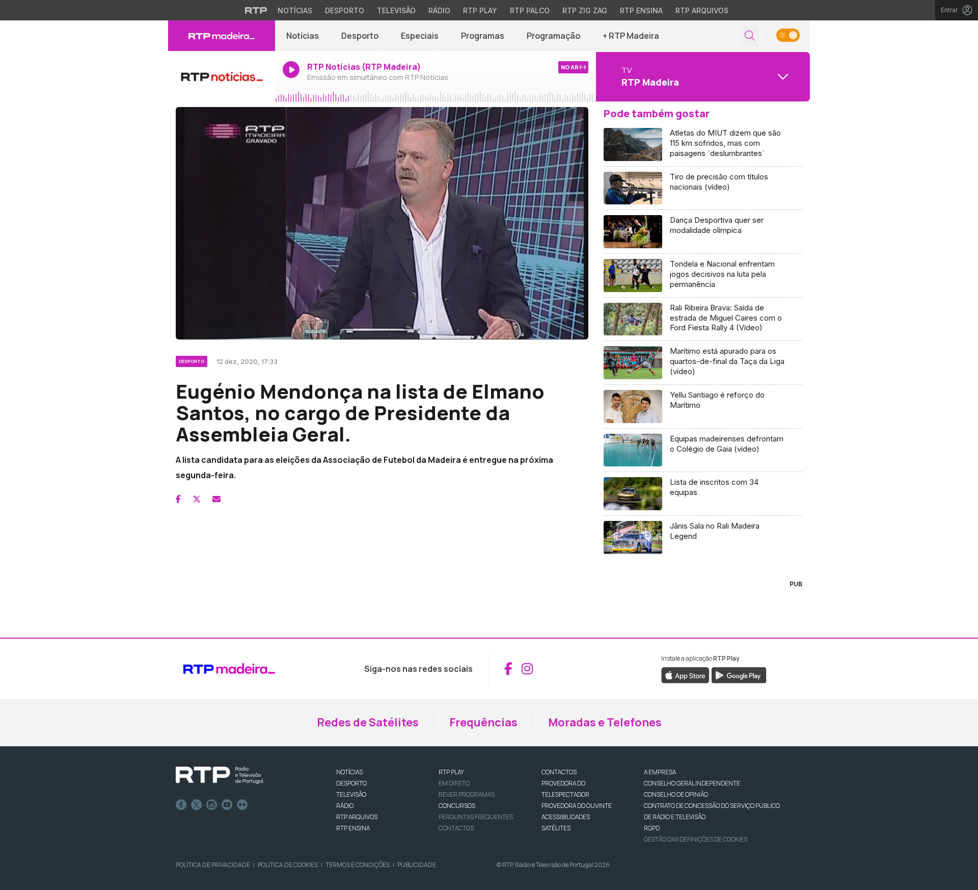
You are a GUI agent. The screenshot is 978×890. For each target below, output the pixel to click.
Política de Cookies (288, 864)
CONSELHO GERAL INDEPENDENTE (692, 783)
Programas (482, 35)
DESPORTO (351, 783)
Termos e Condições (357, 864)
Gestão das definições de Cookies (695, 839)
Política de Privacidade (213, 864)
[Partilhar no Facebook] (178, 499)
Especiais (420, 35)
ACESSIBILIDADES (565, 817)
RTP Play (480, 10)
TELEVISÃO (351, 794)
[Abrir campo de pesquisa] (750, 36)
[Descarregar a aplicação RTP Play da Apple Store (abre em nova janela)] (685, 674)
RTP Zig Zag (584, 10)
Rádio (439, 10)
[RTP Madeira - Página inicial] (221, 35)
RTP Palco (530, 10)
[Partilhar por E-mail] (216, 499)
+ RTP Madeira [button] (631, 35)
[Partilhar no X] (197, 499)
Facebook (181, 804)
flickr (242, 804)
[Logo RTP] (219, 775)
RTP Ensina (641, 10)
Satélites (555, 828)
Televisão (396, 10)
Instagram (212, 804)
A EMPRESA (660, 772)
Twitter (196, 804)
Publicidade (416, 864)
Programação (553, 35)
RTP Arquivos (701, 10)
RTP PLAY (451, 772)
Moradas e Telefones (605, 722)
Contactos (456, 828)
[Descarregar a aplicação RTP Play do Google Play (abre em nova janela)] (739, 674)
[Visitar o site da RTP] (256, 10)
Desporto (344, 10)
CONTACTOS (559, 772)
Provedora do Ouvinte (576, 805)
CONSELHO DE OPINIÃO (676, 794)
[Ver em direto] (221, 76)
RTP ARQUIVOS (356, 817)
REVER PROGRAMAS (467, 794)
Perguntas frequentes (476, 817)
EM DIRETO (454, 783)
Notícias (295, 10)
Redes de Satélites (368, 722)
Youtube (227, 804)
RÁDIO (345, 805)
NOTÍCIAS (349, 772)
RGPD (652, 828)
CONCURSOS (457, 805)
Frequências (483, 722)
